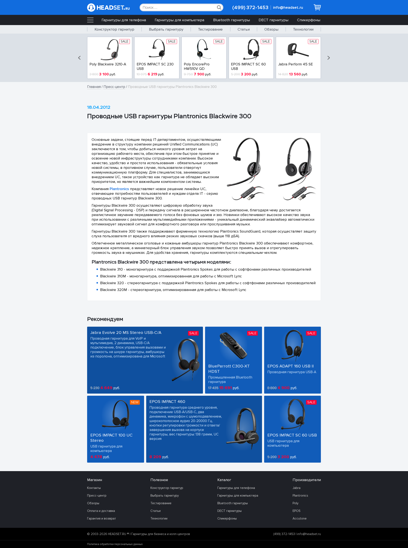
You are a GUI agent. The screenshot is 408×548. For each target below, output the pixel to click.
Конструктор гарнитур (114, 29)
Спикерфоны (308, 20)
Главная (94, 87)
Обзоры (271, 29)
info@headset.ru (288, 7)
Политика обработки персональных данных (115, 544)
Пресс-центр (114, 87)
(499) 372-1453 (250, 7)
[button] (79, 57)
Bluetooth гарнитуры (231, 20)
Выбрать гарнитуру (166, 29)
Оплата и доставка (101, 511)
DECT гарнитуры (273, 20)
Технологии (303, 29)
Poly (295, 503)
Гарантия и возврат (101, 518)
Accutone (300, 518)
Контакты (94, 488)
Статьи (244, 29)
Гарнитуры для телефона (124, 20)
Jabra (296, 488)
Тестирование (210, 29)
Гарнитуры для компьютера (179, 20)
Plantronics (119, 188)
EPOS (296, 511)
